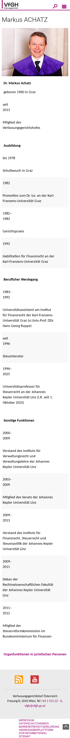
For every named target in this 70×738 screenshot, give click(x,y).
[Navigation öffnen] (64, 7)
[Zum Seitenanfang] (66, 727)
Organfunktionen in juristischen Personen (35, 654)
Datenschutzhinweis (34, 723)
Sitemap (24, 736)
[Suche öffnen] (55, 7)
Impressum (26, 720)
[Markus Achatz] (35, 54)
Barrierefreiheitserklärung (39, 726)
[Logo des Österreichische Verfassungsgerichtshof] (15, 5)
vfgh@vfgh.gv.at (35, 706)
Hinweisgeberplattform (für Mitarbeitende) (36, 731)
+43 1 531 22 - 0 (51, 701)
